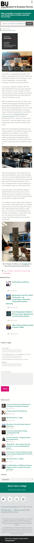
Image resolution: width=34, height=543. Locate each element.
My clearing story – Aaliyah (14, 459)
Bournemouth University (4, 4)
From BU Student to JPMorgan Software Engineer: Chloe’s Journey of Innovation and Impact (19, 467)
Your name (5, 348)
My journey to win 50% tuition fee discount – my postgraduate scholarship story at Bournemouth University (19, 299)
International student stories (8, 30)
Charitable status (6, 510)
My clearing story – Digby (14, 417)
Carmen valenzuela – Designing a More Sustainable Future (18, 438)
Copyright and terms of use (9, 512)
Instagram (25, 264)
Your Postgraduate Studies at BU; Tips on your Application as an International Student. (22, 314)
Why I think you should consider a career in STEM (23, 326)
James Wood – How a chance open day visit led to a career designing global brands (18, 446)
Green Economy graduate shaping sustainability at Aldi (16, 432)
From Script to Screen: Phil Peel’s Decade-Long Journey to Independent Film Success (19, 453)
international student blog (22, 271)
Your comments (6, 372)
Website (4, 362)
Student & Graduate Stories (19, 7)
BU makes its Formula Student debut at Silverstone (18, 425)
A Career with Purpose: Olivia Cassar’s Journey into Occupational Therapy (18, 405)
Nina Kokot (7, 38)
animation (10, 271)
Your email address (16, 354)
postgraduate (6, 273)
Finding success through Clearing (16, 411)
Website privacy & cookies (22, 510)
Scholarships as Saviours (20, 282)
